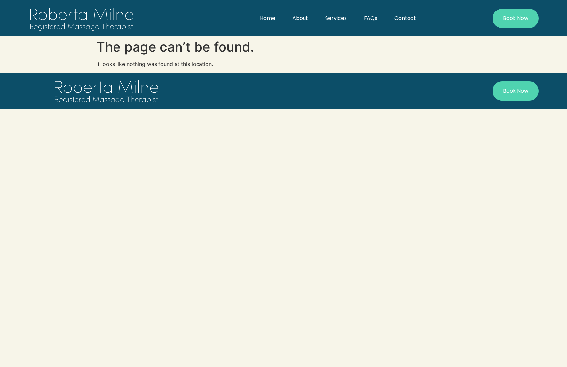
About (300, 18)
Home (267, 18)
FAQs (370, 18)
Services (336, 18)
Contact (405, 18)
